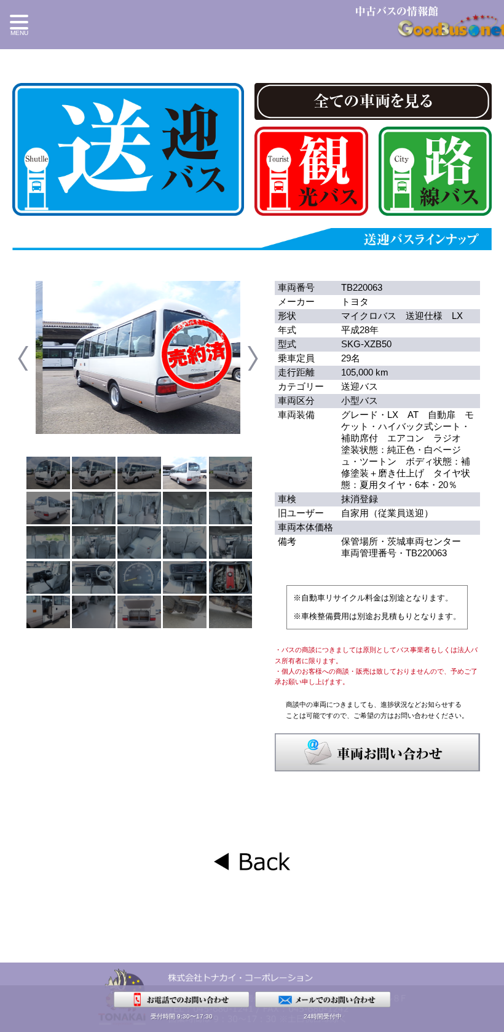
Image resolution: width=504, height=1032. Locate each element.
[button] (21, 26)
